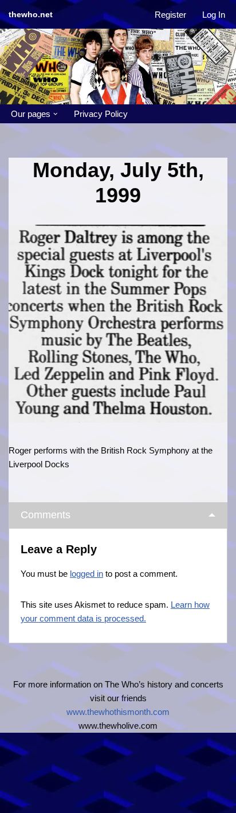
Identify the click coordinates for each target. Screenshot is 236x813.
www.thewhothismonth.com (118, 712)
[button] (55, 114)
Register (170, 14)
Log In (213, 14)
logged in (86, 574)
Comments (45, 515)
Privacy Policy (101, 114)
